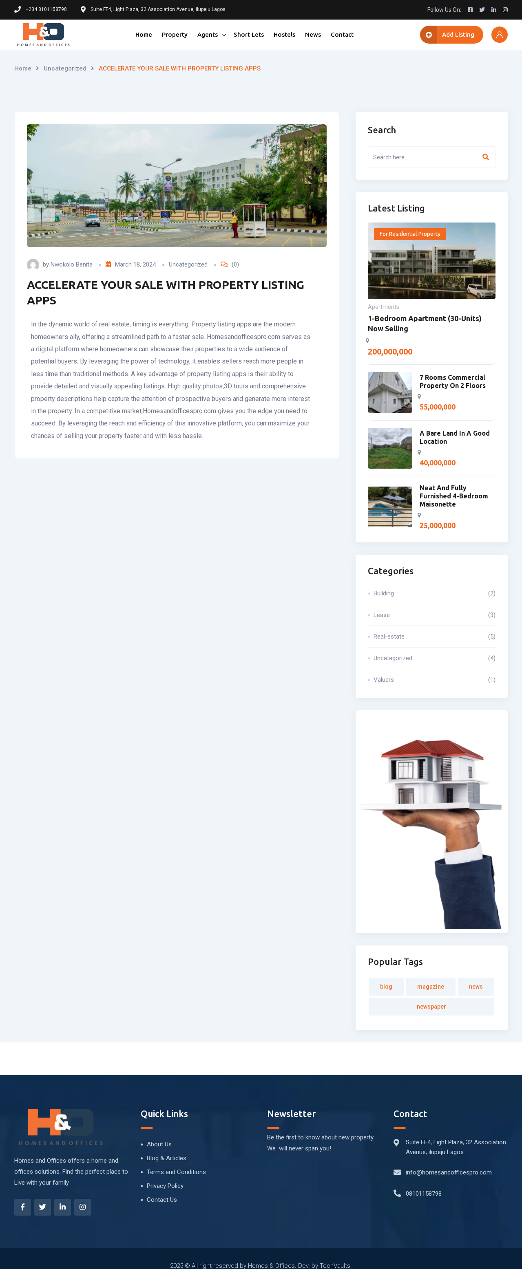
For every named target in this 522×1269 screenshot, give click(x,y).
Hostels (284, 34)
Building (434, 593)
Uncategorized (65, 68)
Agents (207, 34)
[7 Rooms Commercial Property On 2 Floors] (390, 392)
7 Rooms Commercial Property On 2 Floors (453, 381)
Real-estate (434, 636)
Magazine (430, 986)
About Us (159, 1144)
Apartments (383, 307)
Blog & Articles (166, 1158)
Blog (386, 986)
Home (143, 34)
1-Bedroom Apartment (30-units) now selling (425, 323)
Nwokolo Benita (72, 264)
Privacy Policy (165, 1186)
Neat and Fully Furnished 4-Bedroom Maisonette (454, 496)
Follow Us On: (444, 10)
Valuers (434, 679)
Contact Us (162, 1199)
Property (175, 34)
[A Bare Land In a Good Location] (390, 448)
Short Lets (249, 34)
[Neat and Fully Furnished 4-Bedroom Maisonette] (390, 507)
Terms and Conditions (176, 1172)
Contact (342, 34)
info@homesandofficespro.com (449, 1172)
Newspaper (431, 1006)
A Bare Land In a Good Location (455, 437)
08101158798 (424, 1193)
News (313, 34)
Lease (434, 615)
